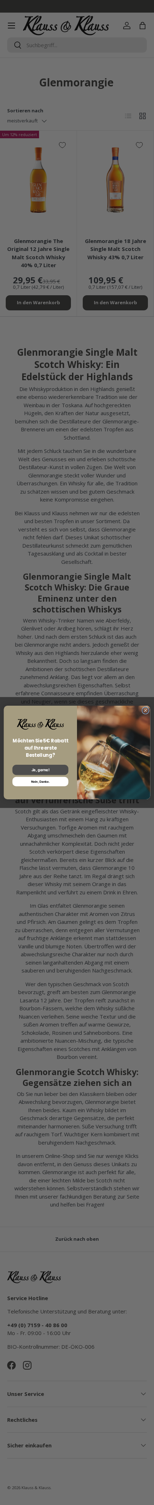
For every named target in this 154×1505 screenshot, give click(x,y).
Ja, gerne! (40, 770)
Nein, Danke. (40, 781)
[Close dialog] (145, 710)
